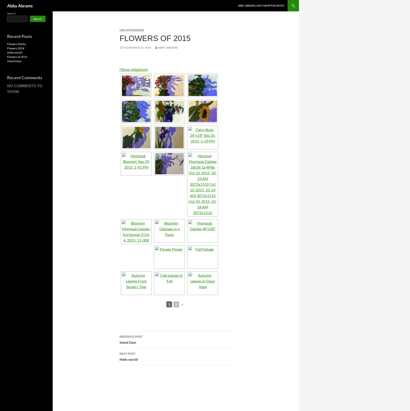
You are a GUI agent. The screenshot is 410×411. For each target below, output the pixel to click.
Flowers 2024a (16, 44)
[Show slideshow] (134, 69)
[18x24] (169, 85)
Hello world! (129, 356)
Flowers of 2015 (17, 57)
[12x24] (136, 85)
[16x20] (169, 111)
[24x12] (202, 111)
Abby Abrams (20, 5)
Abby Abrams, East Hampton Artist (261, 5)
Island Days (131, 339)
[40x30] (136, 137)
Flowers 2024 (15, 48)
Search (11, 13)
